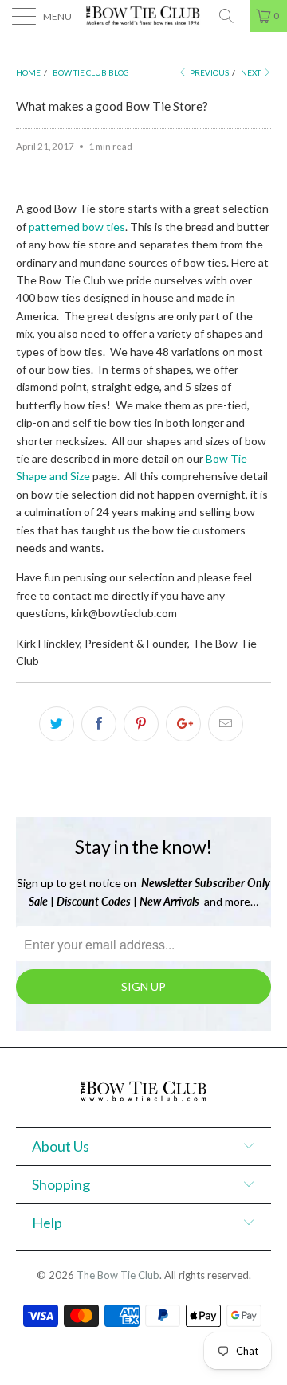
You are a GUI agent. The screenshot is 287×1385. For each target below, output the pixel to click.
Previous (208, 72)
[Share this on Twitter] (56, 723)
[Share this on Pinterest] (141, 723)
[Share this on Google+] (183, 723)
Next (251, 72)
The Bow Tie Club (118, 1275)
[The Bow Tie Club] (143, 16)
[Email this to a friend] (225, 723)
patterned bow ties (77, 226)
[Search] (232, 16)
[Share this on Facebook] (98, 723)
